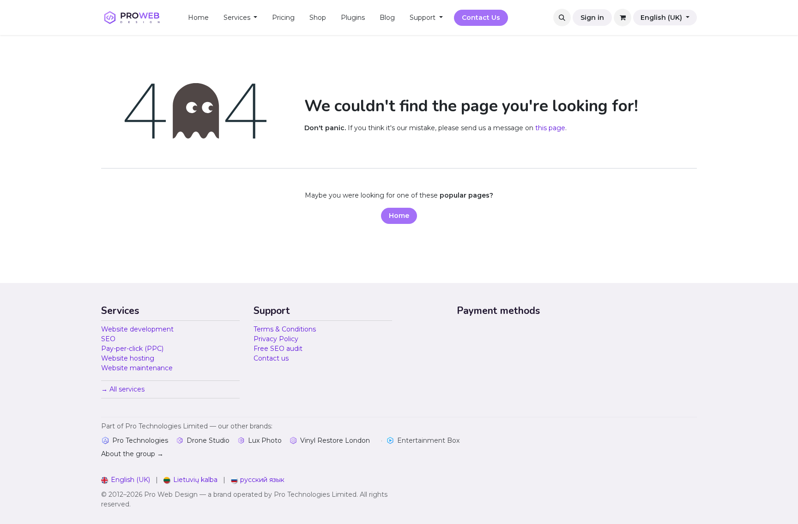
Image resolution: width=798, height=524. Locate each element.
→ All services (123, 389)
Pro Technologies (140, 440)
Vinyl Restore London (335, 440)
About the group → (132, 454)
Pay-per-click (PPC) (132, 348)
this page (550, 128)
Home (399, 215)
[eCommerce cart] (622, 17)
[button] (562, 17)
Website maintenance (137, 368)
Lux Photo (265, 440)
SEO (108, 339)
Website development (137, 329)
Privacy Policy (276, 339)
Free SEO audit (278, 348)
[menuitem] (198, 17)
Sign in (592, 17)
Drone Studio (208, 440)
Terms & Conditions (285, 329)
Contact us (271, 358)
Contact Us (481, 17)
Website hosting (127, 358)
